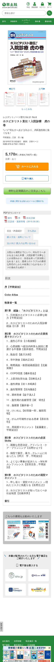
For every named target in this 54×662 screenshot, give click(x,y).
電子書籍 (6, 645)
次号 (41, 88)
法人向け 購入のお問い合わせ (21, 243)
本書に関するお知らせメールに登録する (27, 201)
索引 (10, 217)
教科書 (37, 21)
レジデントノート (26, 21)
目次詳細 (30, 217)
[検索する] (49, 13)
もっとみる (26, 108)
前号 (13, 88)
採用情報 (17, 641)
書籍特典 (48, 21)
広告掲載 (31, 645)
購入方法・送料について (19, 236)
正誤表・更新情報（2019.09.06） (24, 221)
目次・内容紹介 (14, 230)
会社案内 (6, 641)
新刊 (4, 21)
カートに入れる (30, 166)
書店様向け (18, 645)
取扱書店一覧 (31, 641)
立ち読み (32, 230)
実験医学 (13, 21)
